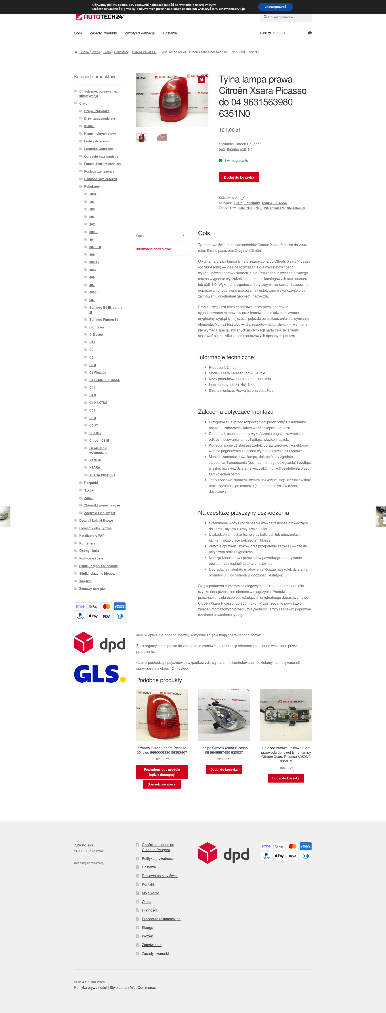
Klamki (89, 126)
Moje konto (150, 892)
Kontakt (148, 884)
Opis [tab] (140, 235)
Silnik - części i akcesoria (98, 565)
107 (92, 201)
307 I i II (95, 247)
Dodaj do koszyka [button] (224, 769)
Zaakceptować (275, 7)
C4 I (92, 387)
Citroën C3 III (99, 440)
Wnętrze (85, 581)
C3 (91, 357)
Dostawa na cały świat (160, 875)
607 (92, 300)
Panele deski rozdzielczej (103, 163)
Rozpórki (91, 482)
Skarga (147, 927)
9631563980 (296, 207)
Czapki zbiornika (96, 111)
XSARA (94, 467)
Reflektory (121, 52)
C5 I (92, 410)
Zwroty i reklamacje (140, 33)
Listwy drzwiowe (96, 141)
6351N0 (279, 207)
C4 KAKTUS (98, 402)
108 (92, 209)
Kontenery (87, 543)
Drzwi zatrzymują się (99, 118)
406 (92, 277)
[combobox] (286, 17)
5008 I (93, 292)
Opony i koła (89, 550)
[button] (201, 79)
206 (92, 216)
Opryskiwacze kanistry (101, 156)
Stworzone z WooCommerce (132, 987)
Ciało (107, 52)
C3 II (92, 365)
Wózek (147, 936)
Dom (78, 33)
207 (92, 224)
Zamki (88, 498)
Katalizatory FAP (91, 535)
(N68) (258, 207)
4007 (92, 269)
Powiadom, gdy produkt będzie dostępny (162, 772)
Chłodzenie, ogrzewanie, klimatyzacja (98, 93)
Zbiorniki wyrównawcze (102, 505)
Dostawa (170, 33)
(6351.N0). (245, 207)
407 (92, 285)
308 (92, 254)
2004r (268, 207)
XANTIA (95, 460)
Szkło (88, 490)
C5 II (92, 418)
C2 (91, 349)
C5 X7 (93, 425)
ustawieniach (228, 9)
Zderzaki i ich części (99, 513)
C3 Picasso (97, 372)
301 (92, 239)
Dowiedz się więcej (162, 784)
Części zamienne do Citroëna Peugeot (158, 847)
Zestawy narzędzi (92, 588)
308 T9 (94, 262)
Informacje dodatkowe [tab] (153, 248)
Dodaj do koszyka (239, 177)
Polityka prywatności (158, 858)
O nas (146, 901)
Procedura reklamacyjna (161, 918)
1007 (92, 194)
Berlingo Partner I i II (104, 319)
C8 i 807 (95, 433)
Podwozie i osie (91, 558)
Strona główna (90, 52)
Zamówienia (152, 944)
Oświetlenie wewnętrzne (98, 450)
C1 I (92, 342)
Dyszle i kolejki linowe (96, 520)
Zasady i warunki (103, 33)
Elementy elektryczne (95, 528)
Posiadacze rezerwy (99, 171)
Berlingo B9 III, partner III (106, 309)
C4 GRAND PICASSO (104, 380)
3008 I (93, 232)
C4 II (92, 395)
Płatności (149, 910)
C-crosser (96, 327)
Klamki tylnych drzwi (100, 133)
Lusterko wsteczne (98, 148)
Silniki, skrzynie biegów (97, 573)
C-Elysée (96, 334)
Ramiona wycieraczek (100, 179)
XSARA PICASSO (144, 52)
